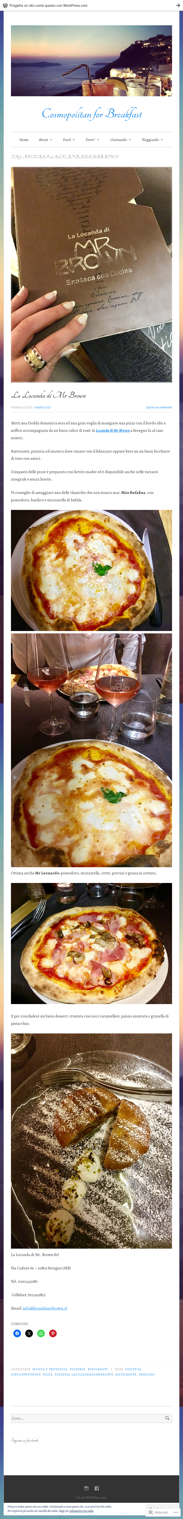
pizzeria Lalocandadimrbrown (84, 1374)
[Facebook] (96, 1488)
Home (24, 139)
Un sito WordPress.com (91, 1497)
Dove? (90, 139)
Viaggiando (150, 139)
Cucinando (118, 139)
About (43, 139)
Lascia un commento (159, 407)
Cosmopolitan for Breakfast (91, 114)
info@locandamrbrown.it (45, 1308)
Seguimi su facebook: (25, 1440)
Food (67, 139)
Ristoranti (98, 1369)
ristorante (126, 1374)
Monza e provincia (49, 1369)
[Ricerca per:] (91, 1418)
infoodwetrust (26, 1374)
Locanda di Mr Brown (113, 430)
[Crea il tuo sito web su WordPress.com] (91, 5)
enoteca (133, 1369)
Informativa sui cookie (81, 1511)
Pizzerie (78, 1369)
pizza (47, 1374)
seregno (147, 1374)
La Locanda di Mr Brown (48, 395)
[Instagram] (86, 1488)
